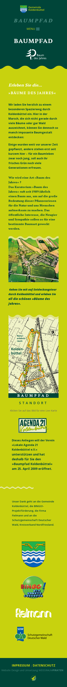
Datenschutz (44, 665)
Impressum (21, 665)
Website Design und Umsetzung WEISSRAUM (32, 670)
